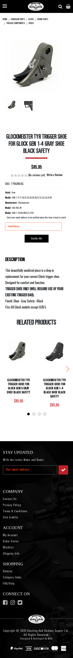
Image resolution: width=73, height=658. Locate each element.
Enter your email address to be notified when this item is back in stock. (36, 217)
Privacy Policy (12, 505)
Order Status (11, 541)
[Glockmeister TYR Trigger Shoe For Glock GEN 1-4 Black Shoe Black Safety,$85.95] (54, 351)
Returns (8, 571)
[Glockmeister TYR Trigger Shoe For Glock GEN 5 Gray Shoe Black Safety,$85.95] (18, 351)
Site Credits (10, 517)
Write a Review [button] (54, 175)
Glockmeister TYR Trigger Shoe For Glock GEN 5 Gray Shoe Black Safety (18, 386)
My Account (10, 535)
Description (15, 259)
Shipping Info (11, 554)
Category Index (12, 577)
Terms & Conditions (15, 511)
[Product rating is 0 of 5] (19, 175)
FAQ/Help (9, 584)
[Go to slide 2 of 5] (67, 369)
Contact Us (10, 499)
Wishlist (8, 547)
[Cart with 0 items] (68, 6)
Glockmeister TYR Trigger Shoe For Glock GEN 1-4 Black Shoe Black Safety (54, 388)
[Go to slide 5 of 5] (5, 369)
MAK (50, 638)
